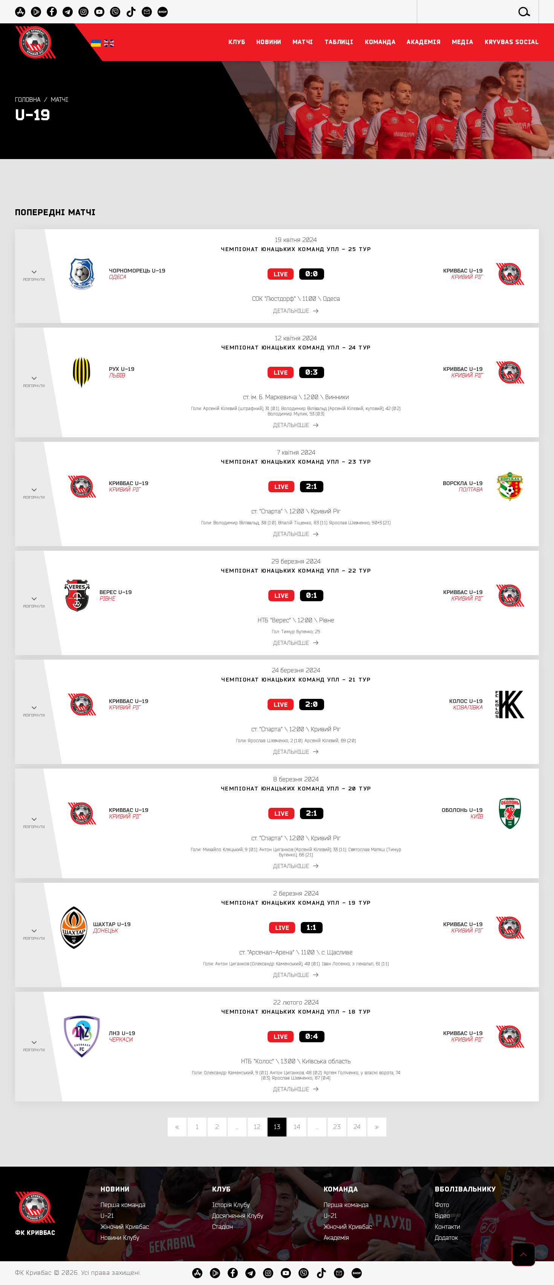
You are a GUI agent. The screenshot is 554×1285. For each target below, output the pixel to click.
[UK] (95, 42)
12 (257, 1127)
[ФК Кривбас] (35, 42)
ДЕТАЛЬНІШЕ (291, 311)
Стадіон (222, 1227)
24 (357, 1127)
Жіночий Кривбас (125, 1227)
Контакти (447, 1227)
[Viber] (115, 12)
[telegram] (68, 12)
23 (337, 1127)
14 (297, 1127)
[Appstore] (20, 12)
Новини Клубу (120, 1238)
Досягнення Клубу (237, 1216)
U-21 (107, 1216)
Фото (442, 1205)
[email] (147, 12)
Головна (27, 100)
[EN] (109, 42)
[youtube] (99, 12)
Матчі (59, 100)
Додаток (446, 1238)
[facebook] (52, 12)
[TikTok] (131, 12)
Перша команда (123, 1205)
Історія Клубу (231, 1205)
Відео (442, 1216)
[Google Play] (36, 12)
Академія (336, 1238)
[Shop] (163, 12)
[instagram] (83, 12)
